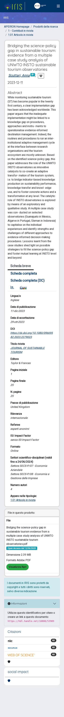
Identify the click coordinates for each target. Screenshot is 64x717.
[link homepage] (14, 6)
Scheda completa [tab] (24, 273)
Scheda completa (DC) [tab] (28, 280)
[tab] (12, 287)
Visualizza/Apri (17, 567)
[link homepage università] (40, 6)
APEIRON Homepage (16, 27)
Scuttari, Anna (19, 75)
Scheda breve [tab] (20, 265)
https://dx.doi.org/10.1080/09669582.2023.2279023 (31, 335)
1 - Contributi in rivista (20, 31)
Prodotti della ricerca (45, 27)
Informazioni (18, 603)
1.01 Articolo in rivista (20, 35)
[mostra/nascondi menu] (58, 6)
